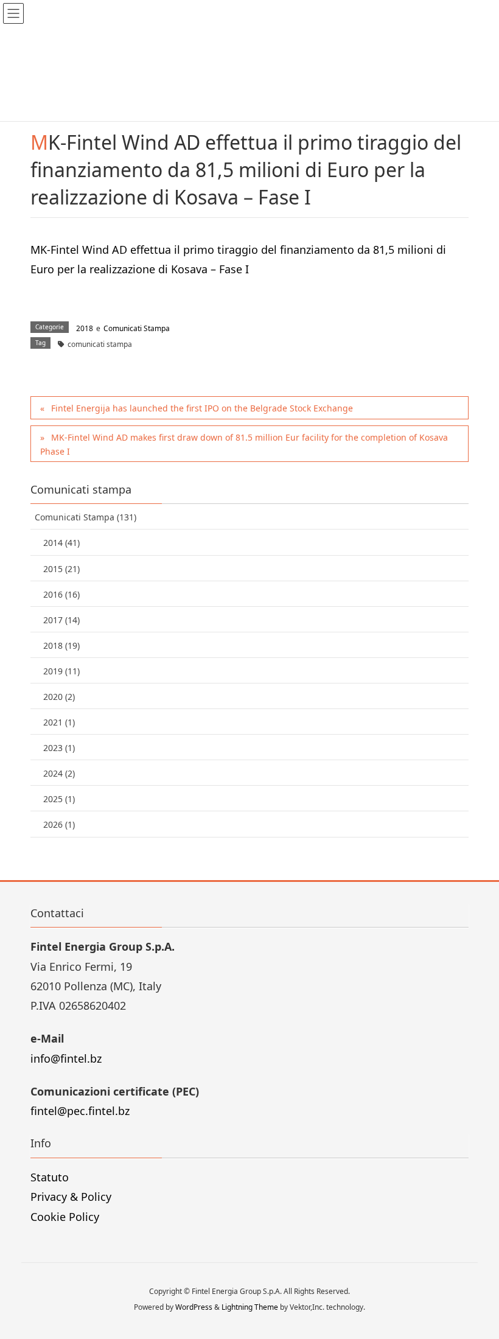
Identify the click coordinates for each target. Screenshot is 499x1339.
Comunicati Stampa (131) (85, 517)
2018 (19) (61, 645)
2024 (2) (59, 773)
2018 (84, 328)
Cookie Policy (64, 1216)
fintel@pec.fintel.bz (80, 1110)
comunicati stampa (100, 344)
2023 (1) (59, 747)
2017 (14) (61, 620)
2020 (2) (59, 696)
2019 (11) (61, 671)
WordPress (193, 1307)
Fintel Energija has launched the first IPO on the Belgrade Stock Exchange (202, 408)
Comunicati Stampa (136, 328)
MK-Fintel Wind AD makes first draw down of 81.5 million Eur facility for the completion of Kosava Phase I (244, 444)
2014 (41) (61, 542)
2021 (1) (59, 722)
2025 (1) (59, 799)
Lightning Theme (250, 1307)
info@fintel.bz (66, 1058)
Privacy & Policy (70, 1196)
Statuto (49, 1177)
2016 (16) (61, 594)
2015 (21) (61, 569)
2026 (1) (59, 824)
